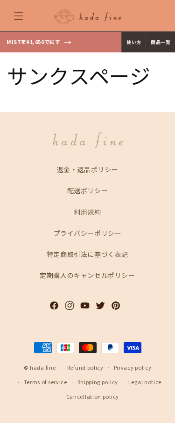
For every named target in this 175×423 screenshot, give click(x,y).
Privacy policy (133, 367)
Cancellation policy (92, 396)
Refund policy (85, 367)
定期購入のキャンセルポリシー (87, 275)
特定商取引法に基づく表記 (87, 254)
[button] (18, 16)
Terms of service (45, 382)
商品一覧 (160, 41)
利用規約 (87, 212)
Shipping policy (98, 382)
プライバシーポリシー (88, 233)
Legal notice (144, 382)
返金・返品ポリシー (87, 169)
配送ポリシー (87, 190)
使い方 (133, 41)
